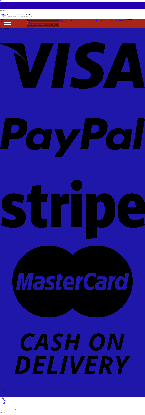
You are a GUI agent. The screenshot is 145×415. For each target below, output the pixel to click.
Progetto (3, 390)
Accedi (5, 412)
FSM (89, 20)
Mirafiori (104, 20)
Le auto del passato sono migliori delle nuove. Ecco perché (34, 24)
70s (60, 20)
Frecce (87, 20)
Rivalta (107, 20)
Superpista (109, 20)
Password (1, 411)
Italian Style (93, 20)
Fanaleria (4, 400)
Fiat (70, 20)
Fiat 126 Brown (79, 20)
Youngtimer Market (64, 21)
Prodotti (3, 391)
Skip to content (2, 0)
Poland (106, 20)
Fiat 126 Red (82, 20)
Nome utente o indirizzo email (4, 409)
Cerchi (4, 399)
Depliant (4, 402)
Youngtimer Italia (120, 20)
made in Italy (99, 20)
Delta (63, 20)
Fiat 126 (73, 20)
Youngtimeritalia (4, 3)
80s (62, 20)
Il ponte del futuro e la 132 (30, 27)
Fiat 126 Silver (84, 20)
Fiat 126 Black (77, 20)
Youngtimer (113, 20)
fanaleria (68, 20)
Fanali (69, 20)
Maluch (103, 20)
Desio (64, 20)
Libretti (4, 403)
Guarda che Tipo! (29, 22)
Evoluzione (66, 20)
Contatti (3, 392)
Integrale (91, 20)
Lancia (95, 20)
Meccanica (4, 401)
